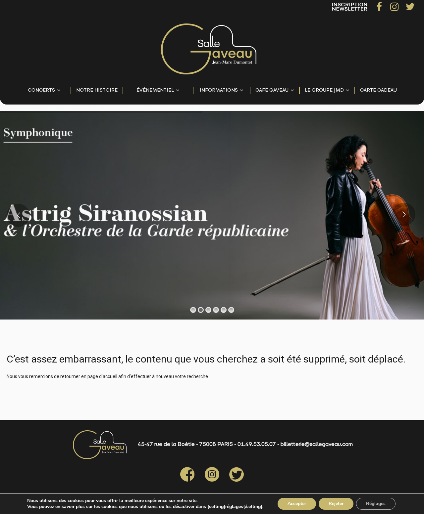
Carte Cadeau (378, 90)
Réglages (376, 503)
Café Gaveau (272, 90)
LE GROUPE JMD (324, 90)
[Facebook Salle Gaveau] (187, 480)
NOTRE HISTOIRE (97, 90)
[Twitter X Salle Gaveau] (231, 480)
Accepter (297, 503)
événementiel (155, 90)
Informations (219, 90)
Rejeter (336, 503)
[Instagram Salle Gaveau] (207, 480)
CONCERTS (41, 90)
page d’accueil (102, 376)
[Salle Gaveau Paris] (209, 47)
